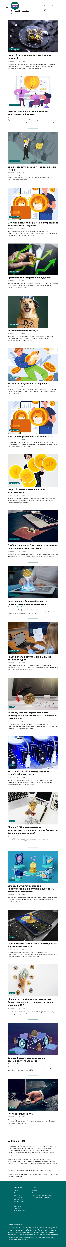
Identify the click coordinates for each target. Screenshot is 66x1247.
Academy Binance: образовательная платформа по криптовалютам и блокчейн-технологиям (32, 715)
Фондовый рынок (19, 1210)
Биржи (16, 1190)
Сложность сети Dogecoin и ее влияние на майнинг (32, 168)
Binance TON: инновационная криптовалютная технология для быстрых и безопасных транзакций (33, 830)
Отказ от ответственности (40, 1193)
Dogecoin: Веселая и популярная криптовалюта (26, 490)
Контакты (35, 1190)
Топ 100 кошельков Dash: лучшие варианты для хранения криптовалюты (32, 546)
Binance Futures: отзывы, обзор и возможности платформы (26, 1059)
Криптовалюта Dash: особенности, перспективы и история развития (27, 602)
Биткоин (16, 1193)
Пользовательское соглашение (41, 1197)
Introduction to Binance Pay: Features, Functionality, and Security (29, 772)
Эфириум (17, 1213)
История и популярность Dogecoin (27, 383)
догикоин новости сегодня (23, 330)
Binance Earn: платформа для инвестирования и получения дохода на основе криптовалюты (31, 889)
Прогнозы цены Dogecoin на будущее (29, 277)
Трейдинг (17, 1208)
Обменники (17, 1206)
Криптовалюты (18, 1199)
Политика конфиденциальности (42, 1195)
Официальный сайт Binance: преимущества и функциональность (32, 944)
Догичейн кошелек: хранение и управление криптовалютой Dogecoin (33, 224)
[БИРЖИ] (33, 709)
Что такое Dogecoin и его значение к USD (31, 436)
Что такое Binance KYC (20, 1113)
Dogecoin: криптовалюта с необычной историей (29, 56)
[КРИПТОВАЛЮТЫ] (33, 51)
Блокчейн (17, 1195)
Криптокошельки (19, 1201)
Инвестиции (18, 1197)
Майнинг (17, 1204)
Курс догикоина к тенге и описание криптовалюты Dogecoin (28, 112)
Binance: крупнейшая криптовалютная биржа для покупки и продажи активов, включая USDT (30, 1002)
